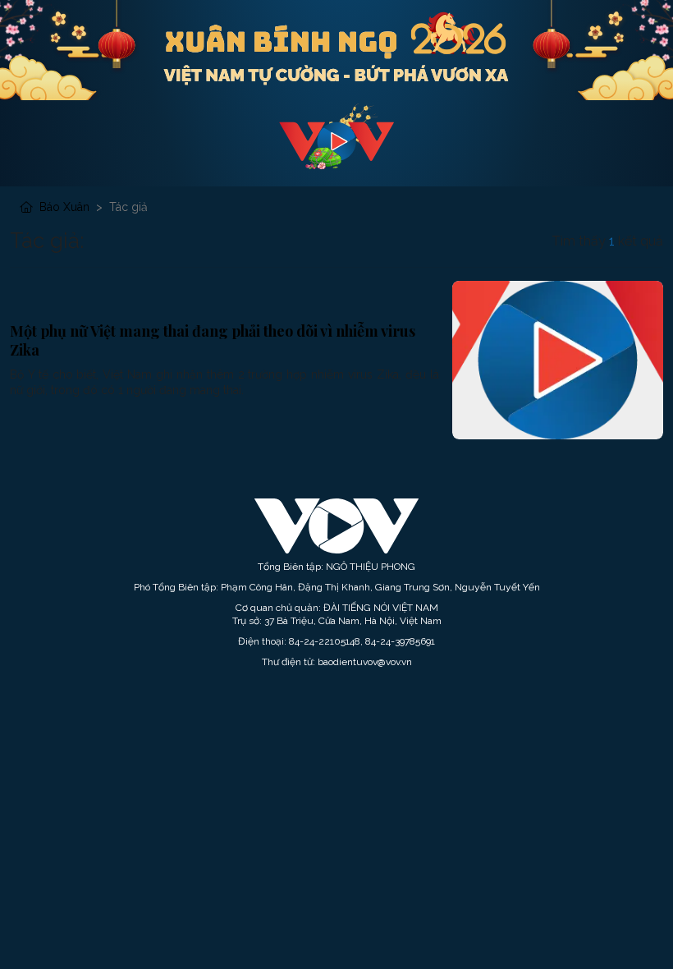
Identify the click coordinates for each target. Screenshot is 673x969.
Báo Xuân (64, 207)
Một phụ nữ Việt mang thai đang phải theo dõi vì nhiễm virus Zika (212, 340)
